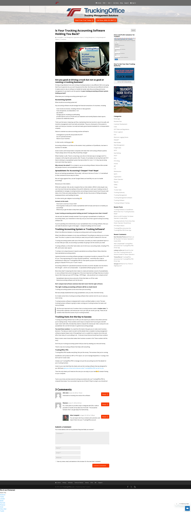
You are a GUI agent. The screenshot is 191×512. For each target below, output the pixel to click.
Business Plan (118, 121)
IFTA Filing (117, 161)
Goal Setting (117, 153)
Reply (104, 394)
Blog (121, 3)
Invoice (116, 163)
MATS (115, 174)
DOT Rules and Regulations (121, 129)
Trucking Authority (119, 192)
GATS (115, 150)
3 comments (63, 39)
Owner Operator (118, 179)
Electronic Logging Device (121, 137)
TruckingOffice (60, 37)
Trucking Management (89, 37)
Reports (82, 37)
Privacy (64, 482)
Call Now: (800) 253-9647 (105, 20)
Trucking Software (119, 200)
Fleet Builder (117, 142)
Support (126, 3)
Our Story (116, 3)
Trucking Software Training (121, 203)
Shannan (65, 403)
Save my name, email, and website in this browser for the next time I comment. (79, 461)
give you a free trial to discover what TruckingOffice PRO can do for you (84, 368)
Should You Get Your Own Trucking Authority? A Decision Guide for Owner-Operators (124, 252)
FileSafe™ (116, 140)
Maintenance (117, 171)
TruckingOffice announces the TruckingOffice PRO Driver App (123, 245)
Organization (76, 37)
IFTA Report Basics (119, 225)
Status (87, 482)
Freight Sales (117, 148)
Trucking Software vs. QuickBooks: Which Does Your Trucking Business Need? (124, 211)
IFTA (115, 158)
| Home (99, 3)
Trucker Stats (117, 190)
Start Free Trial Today (83, 20)
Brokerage (117, 119)
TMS (104, 3)
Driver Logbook (118, 132)
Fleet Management (68, 37)
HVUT (115, 155)
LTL (115, 169)
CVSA (115, 127)
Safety (115, 184)
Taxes (115, 187)
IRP (115, 166)
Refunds (70, 482)
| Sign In (133, 3)
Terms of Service (78, 482)
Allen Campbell (74, 415)
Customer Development (120, 124)
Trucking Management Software (123, 198)
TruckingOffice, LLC (68, 487)
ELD (109, 3)
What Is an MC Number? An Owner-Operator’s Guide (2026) (124, 239)
